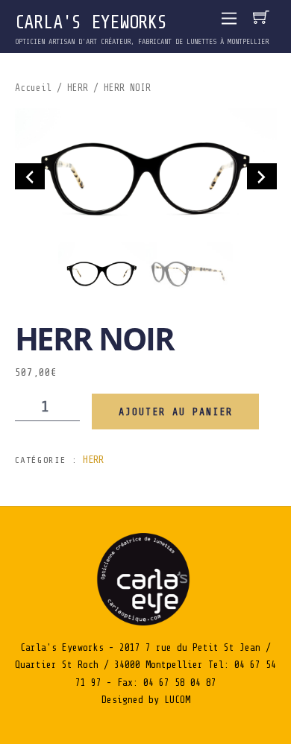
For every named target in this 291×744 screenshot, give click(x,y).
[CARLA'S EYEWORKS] (145, 622)
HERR (77, 88)
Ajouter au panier (176, 411)
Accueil (33, 88)
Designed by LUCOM (145, 699)
